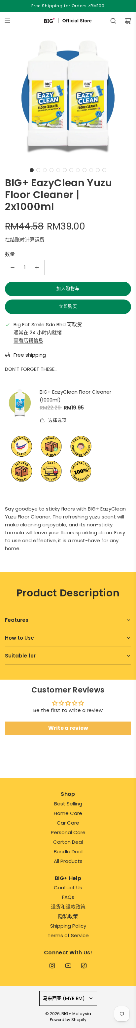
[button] (32, 170)
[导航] (7, 21)
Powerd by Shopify (68, 1019)
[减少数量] (12, 267)
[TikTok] (84, 965)
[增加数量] (37, 267)
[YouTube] (68, 965)
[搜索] (113, 21)
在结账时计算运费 (25, 239)
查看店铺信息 (28, 340)
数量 (10, 254)
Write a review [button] (68, 728)
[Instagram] (52, 965)
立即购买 (68, 306)
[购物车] (127, 21)
